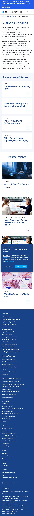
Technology (5, 446)
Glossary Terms (11, 16)
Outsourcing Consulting (9, 339)
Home (3, 16)
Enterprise (5, 431)
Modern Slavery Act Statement (9, 507)
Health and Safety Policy (8, 502)
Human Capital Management (11, 392)
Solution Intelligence (8, 342)
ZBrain (4, 421)
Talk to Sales (6, 483)
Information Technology (9, 367)
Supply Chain (6, 374)
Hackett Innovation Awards (10, 413)
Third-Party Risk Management (11, 349)
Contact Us (5, 466)
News (3, 458)
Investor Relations (7, 456)
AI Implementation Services (10, 382)
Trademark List (13, 511)
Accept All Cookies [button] (20, 266)
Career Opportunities (8, 473)
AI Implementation (7, 317)
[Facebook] (3, 488)
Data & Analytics (7, 329)
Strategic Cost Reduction (9, 344)
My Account (14, 483)
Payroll (4, 369)
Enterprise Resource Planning (11, 387)
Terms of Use (5, 511)
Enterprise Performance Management (13, 384)
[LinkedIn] (6, 488)
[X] (9, 488)
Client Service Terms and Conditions (11, 496)
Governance (24, 500)
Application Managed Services (11, 319)
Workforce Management (9, 394)
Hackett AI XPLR (7, 406)
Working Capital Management (11, 352)
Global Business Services (9, 362)
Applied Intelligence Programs (11, 322)
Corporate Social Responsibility (10, 498)
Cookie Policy (25, 496)
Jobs (3, 475)
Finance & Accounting (8, 359)
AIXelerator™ (6, 401)
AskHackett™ (6, 403)
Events (4, 461)
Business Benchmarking (9, 324)
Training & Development (9, 478)
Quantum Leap (7, 418)
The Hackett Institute (8, 416)
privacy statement (10, 261)
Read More (5, 7)
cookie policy (6, 257)
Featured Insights (7, 428)
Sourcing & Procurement (9, 372)
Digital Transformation (9, 332)
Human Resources (7, 364)
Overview (4, 453)
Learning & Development (9, 337)
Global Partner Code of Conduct (10, 500)
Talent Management (8, 347)
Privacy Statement (24, 507)
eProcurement (6, 389)
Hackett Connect (7, 411)
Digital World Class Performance (12, 408)
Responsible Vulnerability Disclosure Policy (13, 509)
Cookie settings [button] (8, 266)
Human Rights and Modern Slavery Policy (12, 505)
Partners (4, 463)
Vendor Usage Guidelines (8, 513)
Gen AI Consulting (7, 334)
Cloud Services (6, 327)
